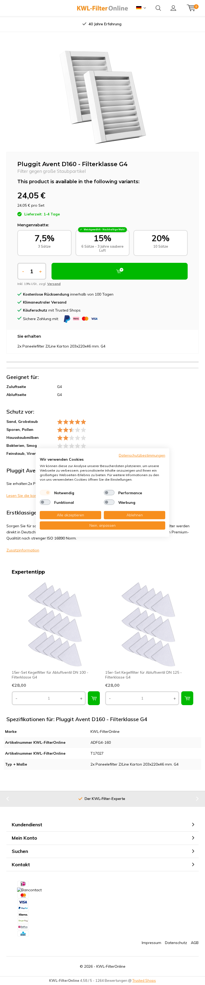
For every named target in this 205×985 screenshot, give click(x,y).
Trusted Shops (144, 980)
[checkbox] (45, 492)
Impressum (151, 942)
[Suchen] (158, 8)
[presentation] (52, 24)
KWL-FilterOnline (110, 966)
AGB (195, 942)
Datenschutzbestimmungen (142, 455)
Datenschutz (176, 942)
